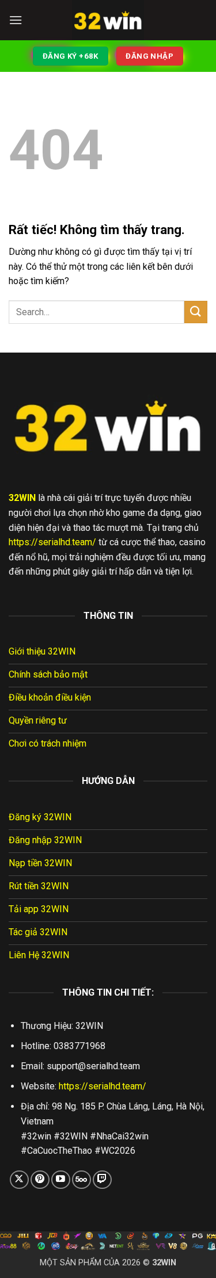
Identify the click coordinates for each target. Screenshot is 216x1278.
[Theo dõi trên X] (19, 1179)
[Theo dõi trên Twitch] (102, 1179)
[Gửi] (195, 312)
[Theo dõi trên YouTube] (60, 1179)
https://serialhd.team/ (52, 542)
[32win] (108, 20)
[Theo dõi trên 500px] (81, 1179)
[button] (15, 20)
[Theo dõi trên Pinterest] (40, 1179)
